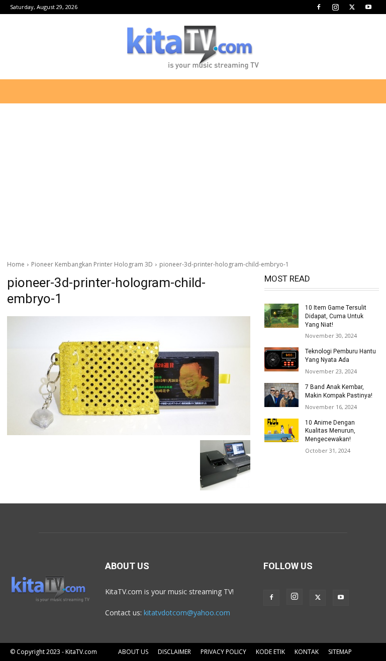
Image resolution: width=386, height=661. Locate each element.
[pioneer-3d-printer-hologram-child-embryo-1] (128, 375)
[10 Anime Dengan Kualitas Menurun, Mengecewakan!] (281, 431)
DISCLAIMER (174, 651)
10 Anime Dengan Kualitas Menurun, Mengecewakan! (330, 431)
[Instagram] (335, 7)
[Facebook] (318, 7)
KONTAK (307, 651)
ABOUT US (133, 651)
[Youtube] (368, 7)
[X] (351, 7)
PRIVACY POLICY (223, 651)
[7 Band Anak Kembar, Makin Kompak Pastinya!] (281, 395)
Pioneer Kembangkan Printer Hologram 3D (92, 264)
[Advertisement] (193, 177)
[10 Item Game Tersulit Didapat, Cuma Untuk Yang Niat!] (281, 316)
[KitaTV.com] (193, 47)
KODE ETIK (270, 651)
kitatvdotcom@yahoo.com (187, 612)
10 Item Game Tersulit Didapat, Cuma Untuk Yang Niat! (335, 316)
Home (16, 264)
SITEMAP (340, 651)
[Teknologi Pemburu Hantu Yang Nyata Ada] (281, 359)
